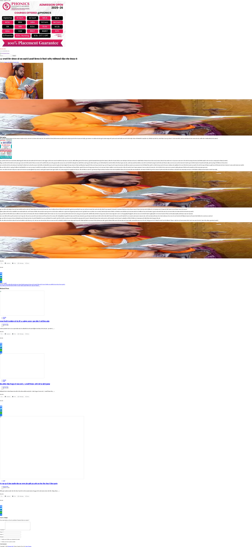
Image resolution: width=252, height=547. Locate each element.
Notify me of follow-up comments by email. (11, 539)
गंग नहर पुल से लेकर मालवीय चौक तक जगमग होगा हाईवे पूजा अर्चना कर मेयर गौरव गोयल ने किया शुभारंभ (28, 484)
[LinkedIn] (126, 277)
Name (1, 532)
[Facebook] (126, 273)
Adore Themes (28, 546)
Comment (2, 529)
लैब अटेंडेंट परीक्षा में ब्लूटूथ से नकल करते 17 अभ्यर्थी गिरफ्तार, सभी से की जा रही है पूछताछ (25, 384)
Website (1, 536)
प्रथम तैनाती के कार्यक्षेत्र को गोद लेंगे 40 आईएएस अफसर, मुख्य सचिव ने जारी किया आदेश (24, 321)
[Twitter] (126, 275)
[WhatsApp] (126, 280)
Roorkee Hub (3, 48)
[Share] (126, 282)
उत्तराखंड (4, 317)
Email (1, 534)
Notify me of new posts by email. (8, 541)
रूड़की (5, 283)
